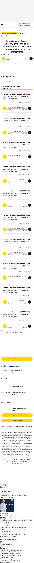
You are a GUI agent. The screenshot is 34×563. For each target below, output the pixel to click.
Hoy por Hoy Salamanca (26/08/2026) (16, 167)
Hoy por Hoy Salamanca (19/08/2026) (16, 288)
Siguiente (4, 331)
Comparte (4, 491)
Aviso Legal (6, 459)
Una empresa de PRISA (17, 469)
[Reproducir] (3, 59)
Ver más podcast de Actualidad (17, 415)
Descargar (3, 559)
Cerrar (2, 529)
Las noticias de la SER (16, 388)
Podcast (22, 33)
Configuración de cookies (17, 463)
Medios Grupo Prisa (17, 473)
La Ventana (5, 402)
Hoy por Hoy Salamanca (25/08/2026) (16, 191)
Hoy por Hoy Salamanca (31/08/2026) (16, 94)
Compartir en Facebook (8, 550)
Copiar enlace (5, 557)
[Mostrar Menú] (1, 24)
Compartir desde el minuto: (10, 560)
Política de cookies (11, 461)
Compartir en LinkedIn (7, 553)
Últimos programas (15, 495)
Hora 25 (4, 379)
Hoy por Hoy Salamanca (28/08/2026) (16, 118)
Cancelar (9, 544)
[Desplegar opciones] (31, 58)
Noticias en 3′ (5, 495)
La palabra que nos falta (19, 409)
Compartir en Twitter (7, 552)
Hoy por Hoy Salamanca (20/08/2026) (16, 263)
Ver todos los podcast (17, 420)
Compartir (23, 520)
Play (9, 491)
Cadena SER (7, 24)
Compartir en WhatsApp (8, 555)
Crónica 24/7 (4, 513)
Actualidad (5, 36)
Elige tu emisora (25, 25)
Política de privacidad (25, 459)
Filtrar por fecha (7, 88)
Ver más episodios (17, 358)
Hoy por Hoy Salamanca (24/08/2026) (16, 215)
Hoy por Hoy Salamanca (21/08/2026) (16, 239)
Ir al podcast (16, 520)
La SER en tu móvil (22, 461)
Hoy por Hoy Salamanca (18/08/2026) (16, 312)
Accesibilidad (15, 459)
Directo (24, 495)
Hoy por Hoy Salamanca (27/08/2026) (16, 142)
